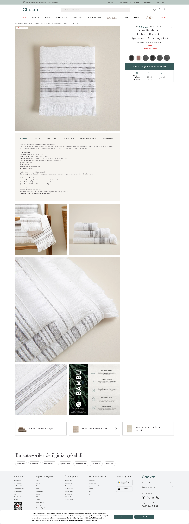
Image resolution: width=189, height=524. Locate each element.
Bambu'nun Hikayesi (19, 485)
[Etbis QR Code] (19, 506)
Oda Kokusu (39, 496)
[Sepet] (164, 9)
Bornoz (38, 483)
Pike (37, 485)
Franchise (16, 499)
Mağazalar (136, 2)
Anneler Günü (68, 480)
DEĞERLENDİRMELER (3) (88, 138)
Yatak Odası (77, 17)
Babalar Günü (69, 491)
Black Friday (68, 483)
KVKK (15, 494)
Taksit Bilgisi (51, 138)
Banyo (47, 17)
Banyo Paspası (40, 502)
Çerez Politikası (18, 496)
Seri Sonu (162, 17)
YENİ (24, 17)
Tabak (38, 499)
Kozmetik (35, 17)
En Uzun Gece (69, 499)
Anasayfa (18, 23)
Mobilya (136, 17)
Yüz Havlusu (35, 23)
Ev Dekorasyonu (94, 17)
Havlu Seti (109, 463)
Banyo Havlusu (49, 463)
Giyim (126, 17)
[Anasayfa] (30, 9)
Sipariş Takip (147, 2)
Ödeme (91, 488)
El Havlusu (21, 463)
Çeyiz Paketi (68, 494)
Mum (37, 488)
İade (90, 491)
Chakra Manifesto (19, 488)
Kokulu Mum (39, 491)
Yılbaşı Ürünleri (69, 485)
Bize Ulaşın (92, 480)
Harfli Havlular (81, 463)
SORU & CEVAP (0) (109, 138)
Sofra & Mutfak (61, 17)
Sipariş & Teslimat (94, 485)
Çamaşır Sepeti (40, 507)
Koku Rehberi (111, 2)
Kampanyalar (160, 2)
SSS (89, 494)
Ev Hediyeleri (68, 496)
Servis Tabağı (40, 505)
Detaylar (36, 138)
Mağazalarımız (18, 491)
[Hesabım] (159, 9)
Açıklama (23, 138)
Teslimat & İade (68, 138)
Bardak (38, 494)
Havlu (29, 23)
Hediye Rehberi (124, 2)
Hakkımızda (17, 480)
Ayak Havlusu (65, 463)
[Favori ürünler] (154, 9)
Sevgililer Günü (69, 488)
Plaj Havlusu (96, 463)
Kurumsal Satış (18, 483)
